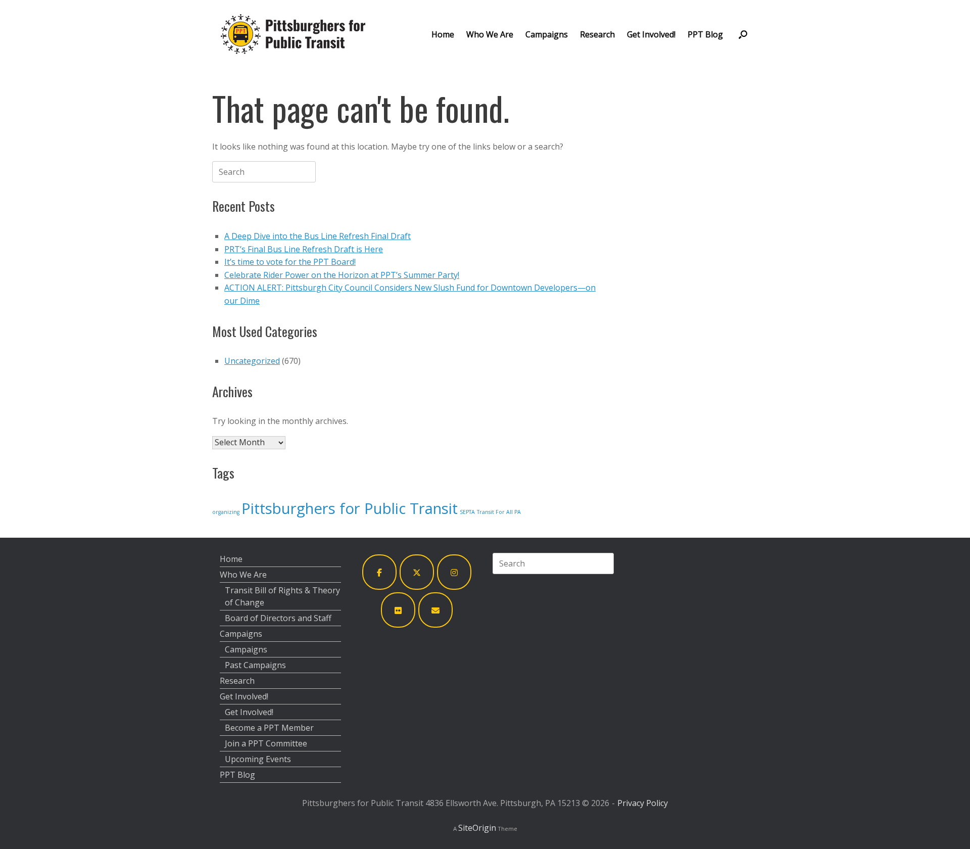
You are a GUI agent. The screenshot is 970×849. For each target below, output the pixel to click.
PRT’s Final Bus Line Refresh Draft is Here (303, 249)
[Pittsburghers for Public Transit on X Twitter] (417, 572)
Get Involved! (651, 34)
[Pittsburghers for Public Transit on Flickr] (398, 610)
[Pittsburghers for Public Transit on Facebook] (379, 572)
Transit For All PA (499, 511)
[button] (743, 34)
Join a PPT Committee (266, 743)
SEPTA (467, 511)
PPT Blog (705, 34)
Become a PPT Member (269, 727)
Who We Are (489, 34)
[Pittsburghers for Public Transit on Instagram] (454, 572)
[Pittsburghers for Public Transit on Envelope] (435, 610)
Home (442, 34)
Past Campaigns (255, 665)
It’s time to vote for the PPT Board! (290, 261)
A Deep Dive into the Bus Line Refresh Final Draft (317, 236)
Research (597, 34)
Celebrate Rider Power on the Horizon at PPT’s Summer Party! (341, 274)
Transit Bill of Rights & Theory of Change (282, 596)
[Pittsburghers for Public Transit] (293, 34)
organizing (225, 511)
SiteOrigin (477, 827)
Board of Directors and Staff (278, 618)
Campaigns (546, 34)
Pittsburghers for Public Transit (349, 508)
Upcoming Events (258, 759)
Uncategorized (252, 360)
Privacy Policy (642, 803)
